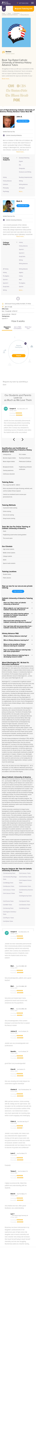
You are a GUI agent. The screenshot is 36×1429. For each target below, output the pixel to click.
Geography (22, 168)
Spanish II (21, 253)
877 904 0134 (23, 3)
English (21, 161)
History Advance (24, 14)
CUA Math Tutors (7, 904)
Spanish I (21, 249)
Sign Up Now (18, 591)
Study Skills (22, 256)
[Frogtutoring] (6, 3)
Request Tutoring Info (23, 9)
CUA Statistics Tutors (24, 904)
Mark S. (19, 201)
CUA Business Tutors (8, 886)
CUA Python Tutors (8, 921)
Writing (21, 181)
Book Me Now (22, 121)
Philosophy (6, 188)
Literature (5, 184)
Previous (14, 439)
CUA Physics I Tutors (8, 917)
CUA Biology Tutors (8, 882)
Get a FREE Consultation (18, 327)
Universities (16, 13)
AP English (22, 188)
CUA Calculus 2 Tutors (9, 890)
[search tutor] (4, 9)
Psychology (6, 191)
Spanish (21, 286)
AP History (5, 269)
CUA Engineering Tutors (25, 896)
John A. (19, 117)
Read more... (6, 78)
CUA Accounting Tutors (9, 873)
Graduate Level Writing (25, 172)
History (5, 177)
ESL (20, 165)
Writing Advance (23, 184)
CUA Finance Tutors (8, 901)
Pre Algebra (6, 276)
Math (20, 279)
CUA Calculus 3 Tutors (9, 893)
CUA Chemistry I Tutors (25, 877)
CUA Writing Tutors (24, 908)
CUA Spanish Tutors (24, 901)
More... (21, 191)
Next (22, 439)
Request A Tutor (7, 327)
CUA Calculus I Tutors (25, 873)
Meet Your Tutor (28, 327)
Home (3, 13)
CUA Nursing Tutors (8, 908)
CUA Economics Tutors (25, 886)
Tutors (9, 13)
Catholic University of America (10, 14)
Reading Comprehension (25, 177)
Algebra (21, 272)
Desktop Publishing (24, 158)
